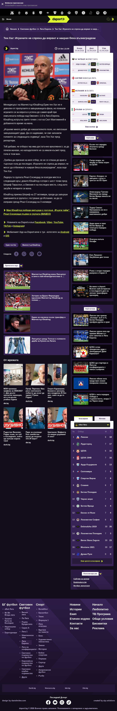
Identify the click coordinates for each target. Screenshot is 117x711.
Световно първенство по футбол (27, 655)
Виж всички (90, 127)
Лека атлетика (43, 625)
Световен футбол (28, 29)
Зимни (42, 645)
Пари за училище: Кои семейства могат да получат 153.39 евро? (34, 435)
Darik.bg (32, 688)
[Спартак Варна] (54, 13)
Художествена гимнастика (45, 640)
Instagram (18, 226)
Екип (73, 614)
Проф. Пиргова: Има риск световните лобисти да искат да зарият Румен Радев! (35, 393)
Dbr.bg (85, 688)
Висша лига (85, 78)
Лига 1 (24, 632)
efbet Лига (86, 59)
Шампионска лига (28, 636)
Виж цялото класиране (90, 561)
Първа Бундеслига (27, 623)
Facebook (40, 222)
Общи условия (102, 618)
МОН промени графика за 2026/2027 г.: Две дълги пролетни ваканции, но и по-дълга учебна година (13, 394)
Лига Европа (45, 29)
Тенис (41, 616)
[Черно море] (76, 13)
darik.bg (29, 401)
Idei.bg (67, 688)
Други (24, 677)
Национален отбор (10, 628)
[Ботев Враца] (83, 13)
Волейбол (43, 609)
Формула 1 (44, 620)
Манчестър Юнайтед (31, 245)
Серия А (83, 110)
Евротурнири (11, 633)
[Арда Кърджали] (40, 13)
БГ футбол (9, 604)
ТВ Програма (101, 614)
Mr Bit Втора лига (10, 614)
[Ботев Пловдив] (69, 13)
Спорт (40, 604)
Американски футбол (45, 671)
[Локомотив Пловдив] (104, 13)
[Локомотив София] (97, 13)
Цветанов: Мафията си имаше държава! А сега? (57, 434)
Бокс (41, 636)
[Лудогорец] (19, 13)
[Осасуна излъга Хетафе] (91, 244)
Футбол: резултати (81, 586)
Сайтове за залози (81, 579)
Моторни (43, 649)
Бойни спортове (43, 654)
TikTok (7, 226)
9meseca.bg (50, 688)
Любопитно (100, 609)
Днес (91, 49)
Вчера (79, 49)
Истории (76, 609)
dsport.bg (14, 48)
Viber (49, 222)
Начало (13, 29)
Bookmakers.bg (79, 582)
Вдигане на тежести (43, 631)
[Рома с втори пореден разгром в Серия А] (91, 275)
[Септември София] (47, 13)
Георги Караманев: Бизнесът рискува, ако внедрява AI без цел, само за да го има (57, 393)
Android (64, 232)
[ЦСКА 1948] (33, 13)
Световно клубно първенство (27, 671)
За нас (74, 628)
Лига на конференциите (29, 648)
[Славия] (62, 13)
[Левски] (12, 13)
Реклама (98, 628)
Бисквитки (99, 623)
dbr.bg (6, 403)
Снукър (42, 662)
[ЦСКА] (26, 13)
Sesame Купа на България (9, 621)
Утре (104, 49)
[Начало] (7, 29)
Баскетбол (43, 613)
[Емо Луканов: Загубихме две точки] (91, 260)
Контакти (76, 623)
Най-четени (90, 309)
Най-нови (90, 138)
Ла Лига (84, 91)
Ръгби (41, 676)
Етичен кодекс (80, 618)
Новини (75, 604)
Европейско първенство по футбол (27, 663)
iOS (7, 236)
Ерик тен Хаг (11, 245)
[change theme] (112, 19)
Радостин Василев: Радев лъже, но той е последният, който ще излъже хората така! (13, 436)
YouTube (58, 222)
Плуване (42, 659)
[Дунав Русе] (90, 13)
